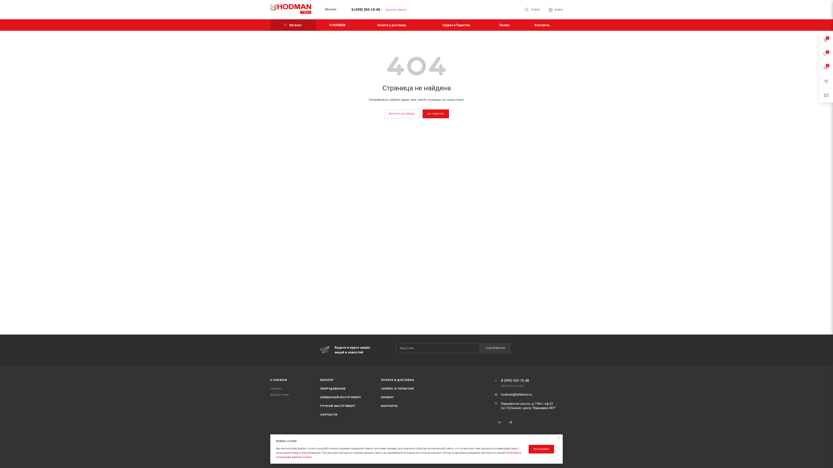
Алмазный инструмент (340, 397)
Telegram (510, 422)
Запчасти (328, 414)
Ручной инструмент (338, 406)
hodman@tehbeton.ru (516, 394)
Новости (276, 388)
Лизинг (387, 397)
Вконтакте (499, 422)
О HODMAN (278, 380)
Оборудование (333, 388)
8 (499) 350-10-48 (365, 10)
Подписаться (495, 348)
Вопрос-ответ (279, 394)
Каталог (327, 380)
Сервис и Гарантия (397, 388)
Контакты (389, 406)
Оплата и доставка (397, 380)
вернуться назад (402, 113)
